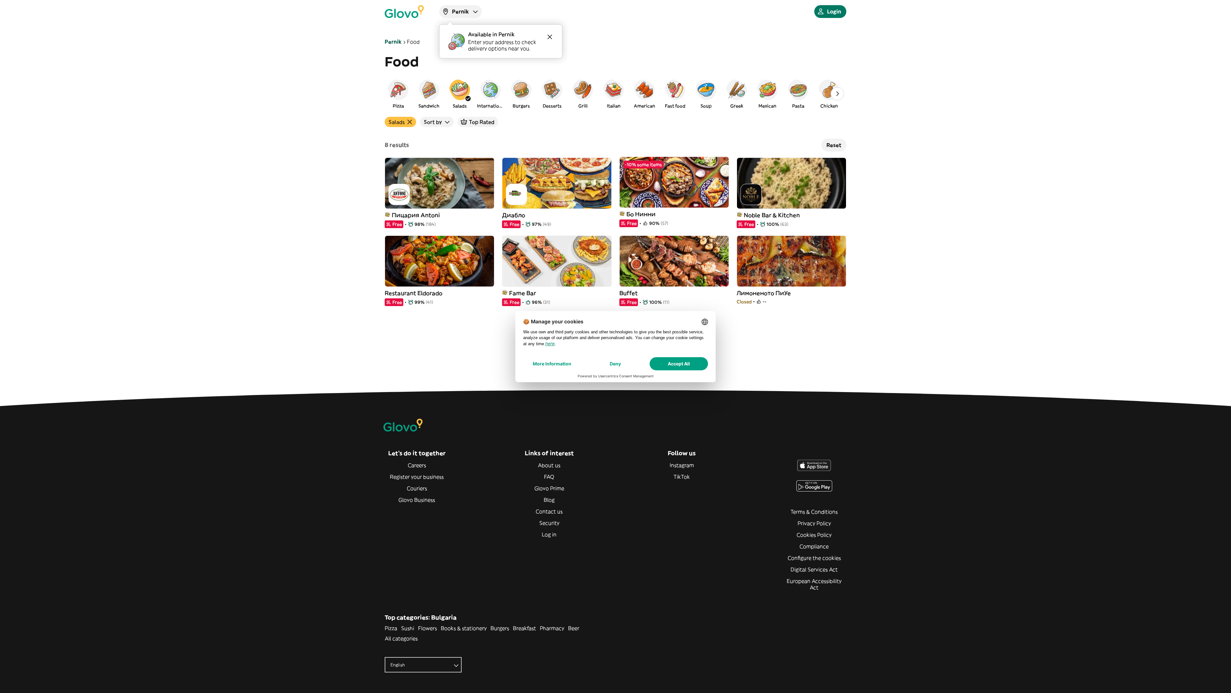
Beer (573, 628)
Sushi (407, 628)
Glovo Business (416, 500)
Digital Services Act (814, 569)
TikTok (682, 477)
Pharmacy (552, 628)
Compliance (814, 546)
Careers (417, 465)
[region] (615, 93)
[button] (398, 93)
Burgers (499, 628)
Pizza (391, 628)
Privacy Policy (814, 523)
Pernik (393, 41)
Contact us (549, 511)
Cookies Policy (814, 535)
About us (549, 465)
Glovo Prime (549, 488)
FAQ (549, 477)
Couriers (417, 488)
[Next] (837, 93)
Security (549, 523)
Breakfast (524, 628)
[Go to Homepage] (404, 11)
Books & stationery (464, 628)
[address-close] (549, 36)
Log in (549, 534)
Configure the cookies (814, 558)
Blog (549, 500)
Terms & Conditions (814, 512)
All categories (401, 638)
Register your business (417, 477)
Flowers (427, 628)
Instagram (682, 465)
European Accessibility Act (814, 584)
